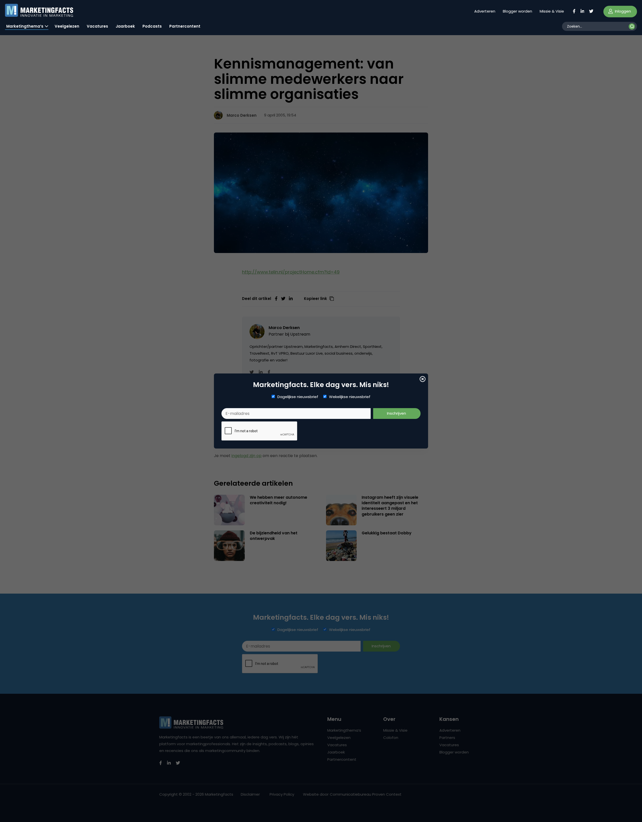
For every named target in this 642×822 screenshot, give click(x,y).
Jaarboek (125, 26)
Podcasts (152, 26)
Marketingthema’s (24, 26)
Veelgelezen (67, 26)
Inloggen (622, 11)
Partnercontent (184, 26)
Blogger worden (517, 11)
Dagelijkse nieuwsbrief (297, 397)
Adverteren (484, 11)
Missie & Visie (552, 11)
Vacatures (97, 26)
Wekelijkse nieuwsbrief (349, 397)
